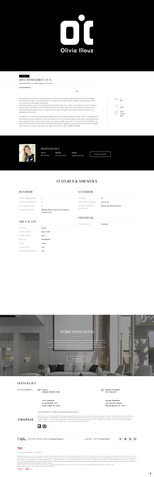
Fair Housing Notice (44, 412)
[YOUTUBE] (125, 439)
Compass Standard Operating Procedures (65, 412)
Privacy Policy (104, 439)
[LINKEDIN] (120, 439)
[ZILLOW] (130, 439)
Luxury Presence (56, 439)
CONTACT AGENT (100, 154)
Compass (70, 416)
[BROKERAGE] (135, 439)
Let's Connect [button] (77, 359)
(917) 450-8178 (60, 155)
